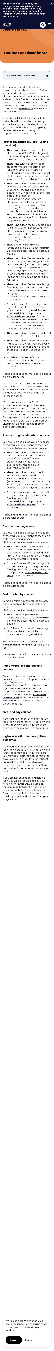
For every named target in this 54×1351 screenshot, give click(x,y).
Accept (14, 1340)
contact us (26, 108)
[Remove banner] (52, 4)
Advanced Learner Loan (21, 316)
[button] (29, 1340)
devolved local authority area (24, 121)
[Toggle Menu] (49, 24)
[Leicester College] (7, 25)
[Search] (43, 25)
